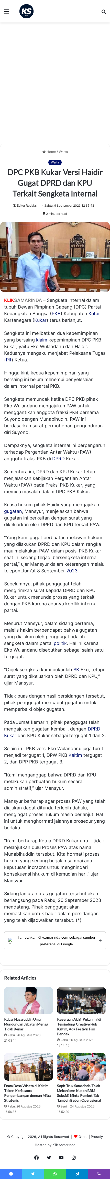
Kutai (94, 313)
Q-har (83, 1137)
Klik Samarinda (63, 1145)
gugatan (13, 511)
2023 (72, 570)
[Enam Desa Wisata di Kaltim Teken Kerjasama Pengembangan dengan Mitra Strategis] (28, 1067)
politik (60, 643)
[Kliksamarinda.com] (26, 11)
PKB (56, 313)
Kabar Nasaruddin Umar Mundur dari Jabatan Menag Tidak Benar (26, 1024)
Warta (63, 152)
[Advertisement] (55, 85)
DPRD (58, 458)
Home (51, 152)
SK (76, 669)
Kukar (40, 320)
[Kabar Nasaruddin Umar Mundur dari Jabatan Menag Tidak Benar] (28, 1001)
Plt (9, 359)
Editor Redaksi (27, 205)
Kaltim (75, 755)
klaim (41, 340)
